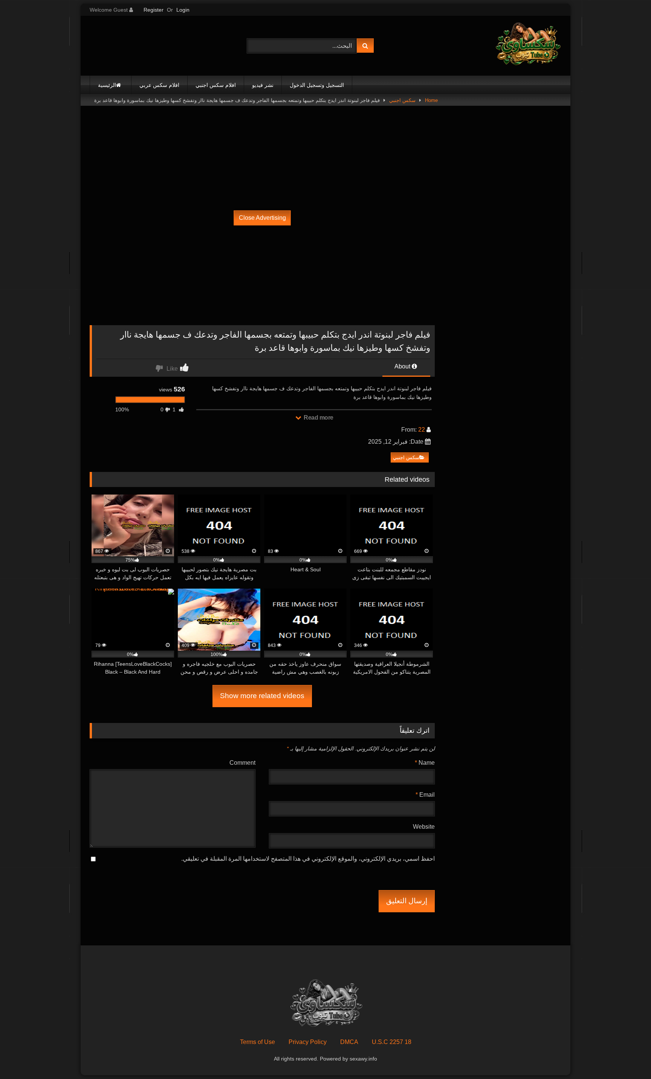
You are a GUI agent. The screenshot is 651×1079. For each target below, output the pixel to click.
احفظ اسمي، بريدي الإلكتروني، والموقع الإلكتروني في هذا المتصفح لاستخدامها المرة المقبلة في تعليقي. (308, 858)
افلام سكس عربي (159, 85)
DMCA (349, 1042)
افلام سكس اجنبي (216, 85)
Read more (318, 417)
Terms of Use (257, 1042)
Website (424, 826)
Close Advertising (262, 218)
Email (425, 794)
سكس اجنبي (402, 100)
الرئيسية (107, 85)
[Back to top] (627, 1056)
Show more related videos (262, 696)
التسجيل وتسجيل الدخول (317, 85)
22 (421, 429)
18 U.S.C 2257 (391, 1042)
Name (425, 762)
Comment (242, 762)
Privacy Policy (308, 1042)
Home (431, 100)
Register (154, 10)
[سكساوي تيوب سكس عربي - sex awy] (527, 46)
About (403, 366)
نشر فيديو (263, 85)
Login (182, 10)
